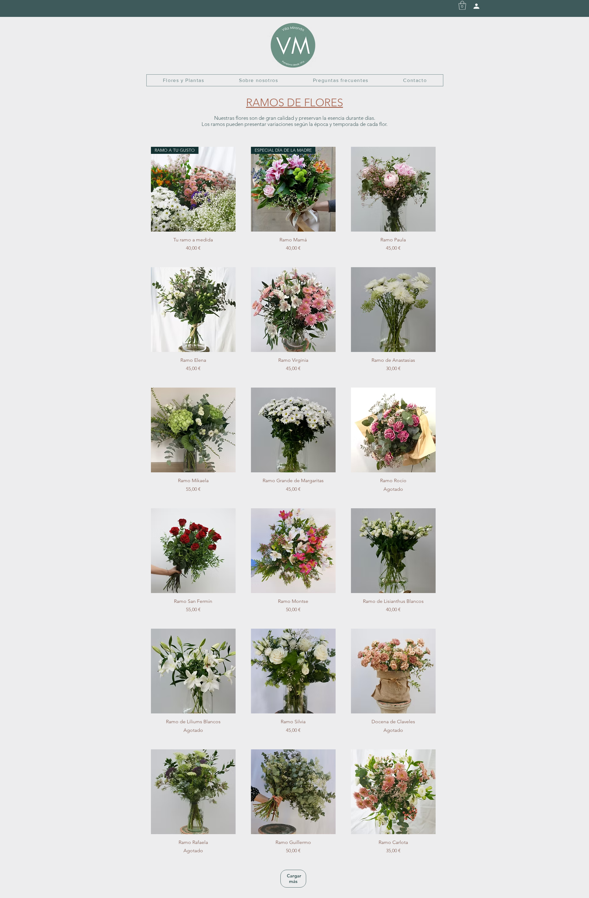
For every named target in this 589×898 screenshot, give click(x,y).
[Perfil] (476, 6)
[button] (462, 5)
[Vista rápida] (393, 189)
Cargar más (294, 878)
